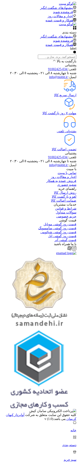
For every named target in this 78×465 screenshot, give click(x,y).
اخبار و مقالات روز (63, 177)
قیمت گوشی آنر (65, 240)
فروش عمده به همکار (61, 181)
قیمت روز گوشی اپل (62, 236)
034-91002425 (58, 69)
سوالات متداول (66, 212)
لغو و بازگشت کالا (64, 196)
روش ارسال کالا (65, 192)
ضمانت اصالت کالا (63, 200)
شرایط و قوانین (65, 208)
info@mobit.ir (58, 77)
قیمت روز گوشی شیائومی (58, 232)
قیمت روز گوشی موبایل (59, 224)
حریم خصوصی (66, 216)
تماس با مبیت (67, 173)
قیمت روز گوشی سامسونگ (57, 228)
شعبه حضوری (66, 184)
